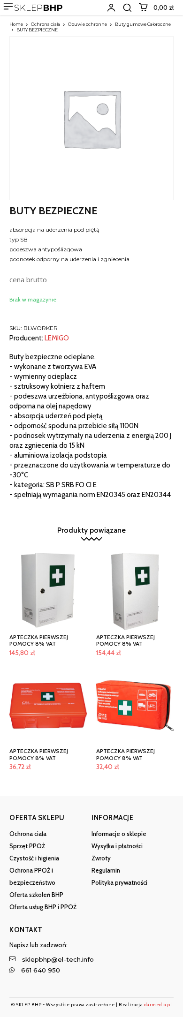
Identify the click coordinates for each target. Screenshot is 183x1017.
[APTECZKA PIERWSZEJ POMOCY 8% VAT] (48, 591)
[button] (127, 7)
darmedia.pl (158, 1005)
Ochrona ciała (45, 24)
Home (16, 24)
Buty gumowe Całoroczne (143, 24)
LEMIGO (57, 338)
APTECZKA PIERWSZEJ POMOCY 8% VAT (38, 640)
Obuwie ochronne (87, 24)
